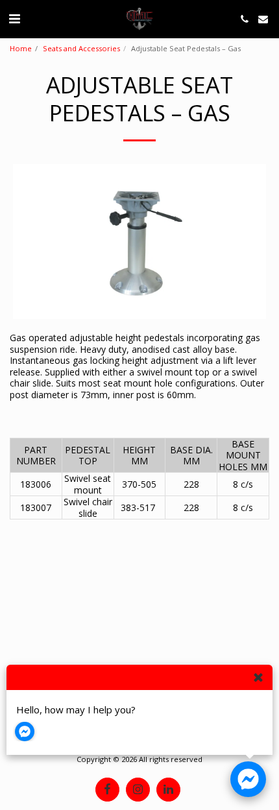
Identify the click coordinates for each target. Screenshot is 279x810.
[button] (14, 18)
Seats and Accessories (81, 48)
